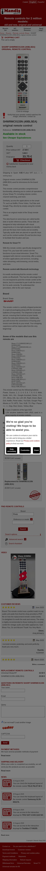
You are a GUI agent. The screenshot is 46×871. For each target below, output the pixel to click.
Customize (25, 450)
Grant (36, 450)
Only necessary (11, 450)
